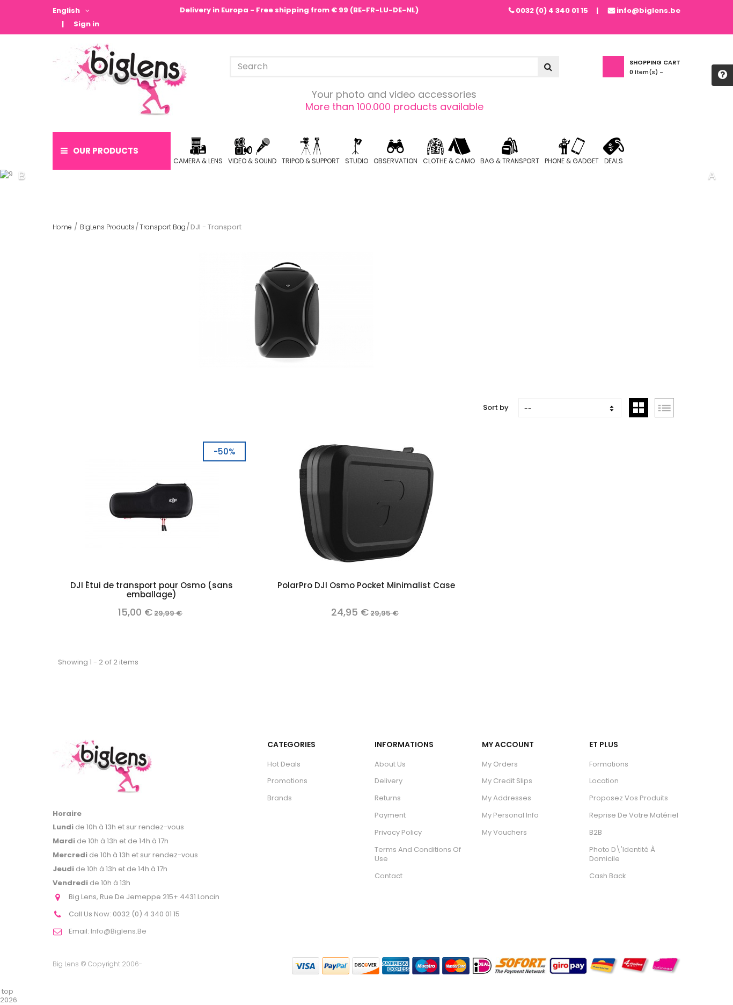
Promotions (287, 781)
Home (62, 227)
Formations (608, 764)
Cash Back (607, 876)
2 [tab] (366, 175)
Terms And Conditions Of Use (418, 854)
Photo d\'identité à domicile (622, 854)
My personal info (510, 815)
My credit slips (507, 781)
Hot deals (283, 764)
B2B (595, 832)
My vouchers (504, 832)
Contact (388, 876)
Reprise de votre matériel (633, 815)
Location (604, 781)
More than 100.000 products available (394, 106)
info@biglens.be (648, 10)
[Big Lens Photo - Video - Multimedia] (120, 80)
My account (508, 744)
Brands (279, 798)
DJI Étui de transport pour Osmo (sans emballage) (151, 590)
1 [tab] (350, 175)
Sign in (86, 24)
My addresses (506, 798)
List (664, 407)
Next (711, 175)
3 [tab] (382, 175)
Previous (21, 175)
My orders (500, 764)
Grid (638, 407)
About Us (390, 764)
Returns (388, 798)
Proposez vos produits (628, 798)
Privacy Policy (398, 832)
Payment (390, 815)
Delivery (388, 781)
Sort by (496, 407)
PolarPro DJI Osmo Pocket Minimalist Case (366, 586)
